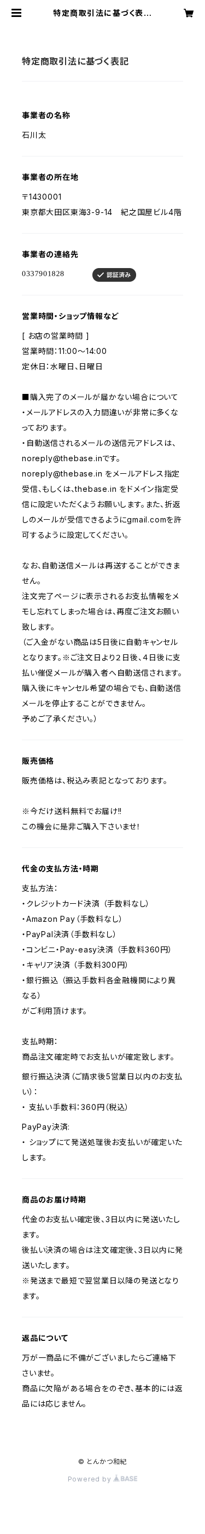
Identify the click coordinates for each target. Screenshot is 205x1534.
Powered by (91, 1479)
